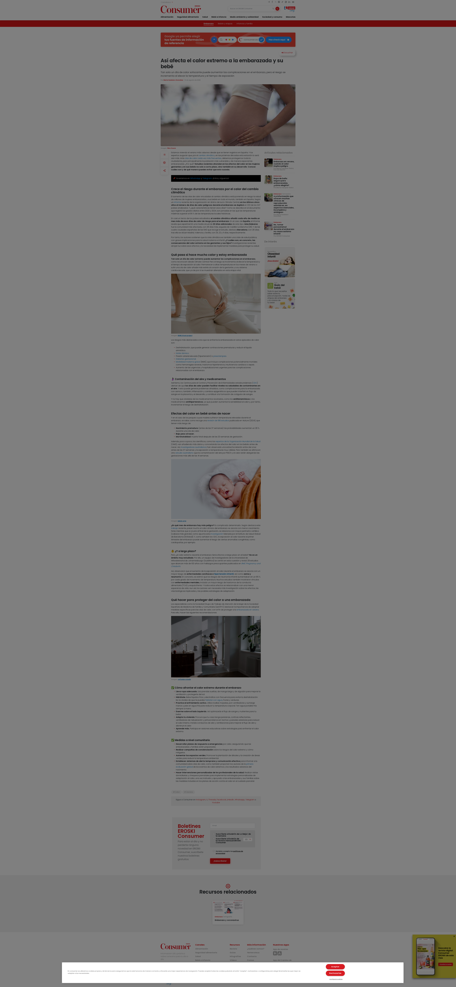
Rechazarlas (335, 973)
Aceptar (335, 966)
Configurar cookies (336, 979)
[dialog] (233, 972)
